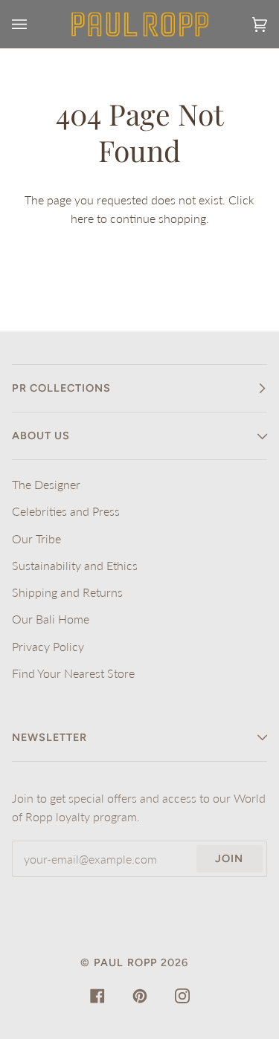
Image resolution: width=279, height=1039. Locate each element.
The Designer (46, 484)
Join (229, 858)
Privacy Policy (48, 646)
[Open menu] (34, 24)
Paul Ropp (125, 962)
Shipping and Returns (67, 592)
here (82, 218)
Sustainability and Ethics (75, 565)
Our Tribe (36, 538)
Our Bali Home (50, 619)
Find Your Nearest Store (73, 673)
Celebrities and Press (66, 511)
